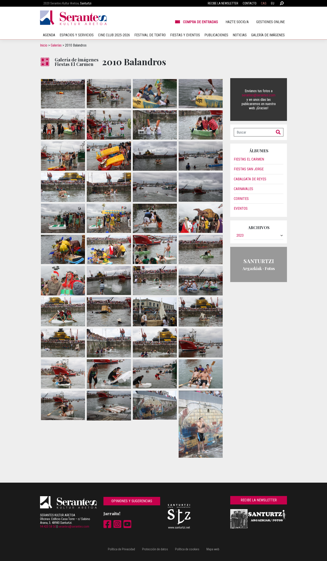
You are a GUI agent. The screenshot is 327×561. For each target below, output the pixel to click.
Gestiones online (270, 22)
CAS (263, 3)
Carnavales (243, 189)
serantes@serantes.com (258, 95)
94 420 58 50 (48, 526)
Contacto (249, 3)
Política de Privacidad (121, 549)
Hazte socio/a (237, 22)
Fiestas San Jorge (249, 169)
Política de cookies (187, 549)
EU (272, 3)
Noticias (240, 35)
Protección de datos (155, 549)
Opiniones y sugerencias (131, 501)
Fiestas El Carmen (249, 159)
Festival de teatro (150, 35)
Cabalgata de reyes (250, 179)
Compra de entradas (200, 22)
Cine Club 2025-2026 (114, 35)
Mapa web (212, 549)
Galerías (56, 45)
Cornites (241, 199)
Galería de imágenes (268, 35)
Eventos (241, 208)
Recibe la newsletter (223, 3)
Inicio (43, 45)
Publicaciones (216, 35)
